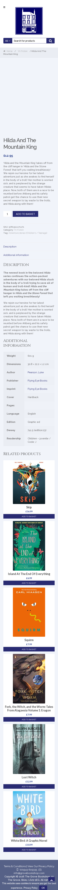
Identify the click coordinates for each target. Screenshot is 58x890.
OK (43, 887)
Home (9, 51)
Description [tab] (9, 246)
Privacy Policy (31, 887)
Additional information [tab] (16, 255)
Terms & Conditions (15, 866)
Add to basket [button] (29, 516)
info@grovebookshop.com (29, 873)
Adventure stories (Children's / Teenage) (28, 233)
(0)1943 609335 (28, 869)
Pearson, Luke (36, 372)
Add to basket (25, 213)
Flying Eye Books (37, 380)
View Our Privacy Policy (41, 866)
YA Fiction (23, 51)
